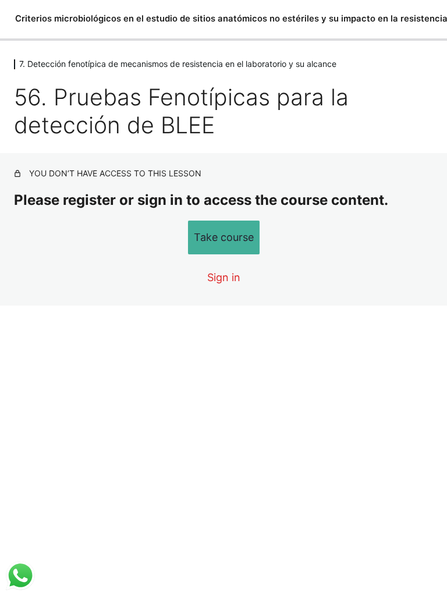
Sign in (223, 277)
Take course (224, 237)
